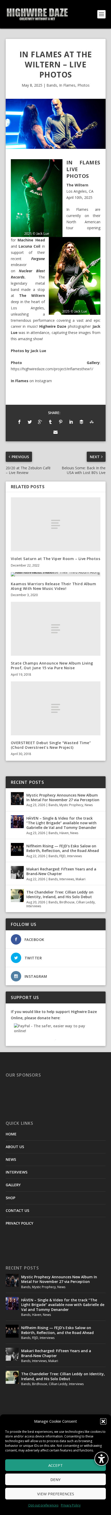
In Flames (67, 85)
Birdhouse (67, 902)
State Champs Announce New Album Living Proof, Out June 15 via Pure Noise (52, 665)
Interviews (74, 856)
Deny (55, 1479)
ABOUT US (15, 1146)
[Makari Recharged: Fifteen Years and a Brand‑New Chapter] (17, 872)
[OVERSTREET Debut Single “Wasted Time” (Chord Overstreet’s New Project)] (55, 708)
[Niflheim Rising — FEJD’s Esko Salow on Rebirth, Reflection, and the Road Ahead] (17, 849)
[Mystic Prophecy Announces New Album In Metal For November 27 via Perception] (17, 798)
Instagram (43, 380)
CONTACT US (17, 1210)
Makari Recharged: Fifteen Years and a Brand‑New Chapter (61, 871)
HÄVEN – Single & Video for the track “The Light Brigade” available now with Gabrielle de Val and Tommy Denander (61, 823)
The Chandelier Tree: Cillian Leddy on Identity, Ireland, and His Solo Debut (59, 894)
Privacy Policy (71, 1505)
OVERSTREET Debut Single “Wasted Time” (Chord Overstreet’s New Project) (51, 745)
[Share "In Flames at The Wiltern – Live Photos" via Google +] (40, 422)
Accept (55, 1465)
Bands (51, 85)
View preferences (55, 1493)
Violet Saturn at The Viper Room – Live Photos (55, 558)
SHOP (10, 1197)
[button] (103, 1421)
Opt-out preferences (43, 1505)
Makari (80, 879)
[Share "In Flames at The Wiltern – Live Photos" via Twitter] (30, 422)
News (89, 805)
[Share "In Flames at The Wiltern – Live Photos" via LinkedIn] (71, 422)
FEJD (62, 856)
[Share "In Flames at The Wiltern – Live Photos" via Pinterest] (61, 422)
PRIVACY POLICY (19, 1223)
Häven (64, 833)
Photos (83, 85)
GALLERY (13, 1184)
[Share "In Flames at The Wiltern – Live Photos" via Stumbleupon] (91, 422)
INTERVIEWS (16, 1172)
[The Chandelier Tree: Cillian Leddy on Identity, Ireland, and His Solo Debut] (17, 895)
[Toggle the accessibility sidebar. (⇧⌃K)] (101, 1459)
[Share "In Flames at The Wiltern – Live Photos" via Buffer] (81, 422)
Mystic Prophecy (71, 805)
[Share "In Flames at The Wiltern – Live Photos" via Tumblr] (50, 422)
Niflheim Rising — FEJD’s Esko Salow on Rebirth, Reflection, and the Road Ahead (62, 848)
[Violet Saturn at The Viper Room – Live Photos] (55, 524)
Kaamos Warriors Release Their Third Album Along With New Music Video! (53, 586)
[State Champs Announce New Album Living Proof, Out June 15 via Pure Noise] (55, 629)
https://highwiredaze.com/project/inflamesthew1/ (52, 368)
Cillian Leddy (85, 902)
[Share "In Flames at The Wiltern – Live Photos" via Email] (55, 432)
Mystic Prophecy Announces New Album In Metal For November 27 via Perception (62, 797)
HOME (11, 1134)
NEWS (11, 1159)
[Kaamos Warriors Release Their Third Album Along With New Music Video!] (55, 574)
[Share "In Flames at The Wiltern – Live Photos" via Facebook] (19, 422)
